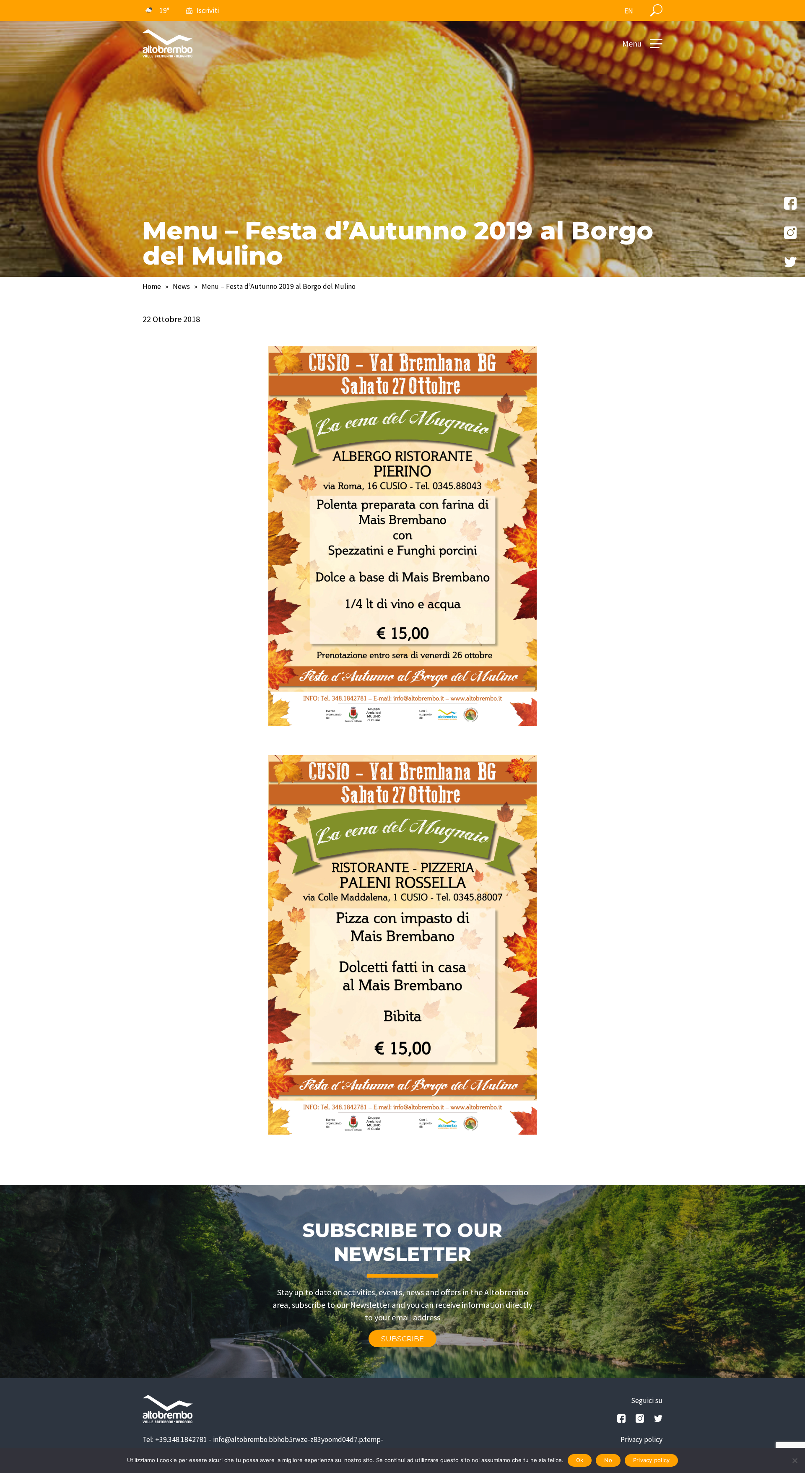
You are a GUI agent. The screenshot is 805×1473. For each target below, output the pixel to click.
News (181, 286)
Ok (580, 1460)
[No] (794, 1460)
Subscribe (402, 1338)
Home (152, 286)
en (628, 11)
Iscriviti (208, 10)
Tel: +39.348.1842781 (175, 1439)
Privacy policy (641, 1439)
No (608, 1460)
